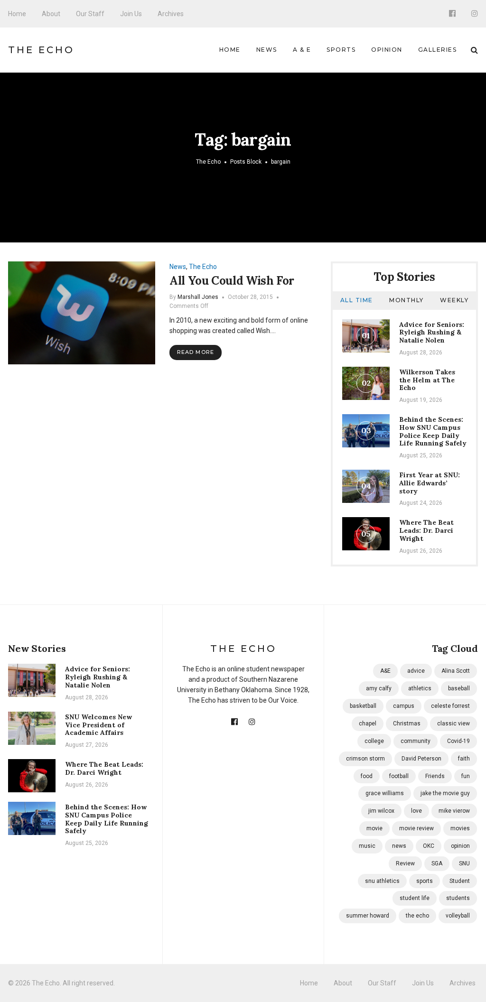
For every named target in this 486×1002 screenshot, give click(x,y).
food (367, 776)
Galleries (437, 49)
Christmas (407, 723)
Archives (171, 14)
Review (405, 863)
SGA (436, 863)
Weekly (454, 300)
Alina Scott (455, 671)
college (374, 741)
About (51, 14)
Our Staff (90, 14)
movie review (416, 828)
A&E (385, 671)
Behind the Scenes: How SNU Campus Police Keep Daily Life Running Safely (433, 431)
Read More (195, 352)
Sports (341, 49)
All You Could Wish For (231, 280)
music (367, 846)
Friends (435, 776)
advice (416, 671)
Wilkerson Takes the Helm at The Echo (427, 380)
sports (424, 881)
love (416, 810)
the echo (417, 915)
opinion (460, 846)
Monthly (406, 300)
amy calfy (379, 688)
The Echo (41, 50)
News (266, 49)
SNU (464, 863)
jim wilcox (381, 810)
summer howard (367, 915)
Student (459, 881)
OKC (428, 846)
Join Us (131, 14)
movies (460, 828)
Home (17, 14)
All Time (356, 300)
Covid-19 (458, 741)
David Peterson (421, 758)
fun (465, 776)
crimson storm (365, 758)
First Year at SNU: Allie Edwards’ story (429, 483)
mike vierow (454, 810)
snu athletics (382, 881)
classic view (453, 723)
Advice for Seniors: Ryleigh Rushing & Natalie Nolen (431, 332)
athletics (419, 688)
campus (403, 706)
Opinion (386, 49)
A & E (302, 49)
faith (464, 758)
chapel (367, 723)
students (458, 898)
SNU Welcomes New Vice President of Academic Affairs (98, 725)
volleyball (458, 915)
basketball (363, 706)
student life (415, 898)
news (399, 846)
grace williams (384, 793)
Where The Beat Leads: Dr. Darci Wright (426, 530)
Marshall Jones (198, 297)
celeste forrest (450, 706)
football (399, 776)
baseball (459, 688)
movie (374, 828)
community (415, 741)
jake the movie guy (445, 793)
